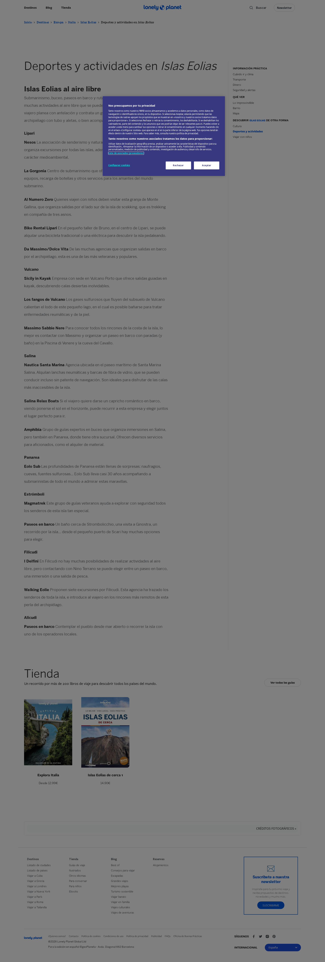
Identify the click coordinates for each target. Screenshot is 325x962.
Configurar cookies (119, 165)
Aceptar (206, 165)
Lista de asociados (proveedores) (126, 153)
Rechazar (178, 165)
